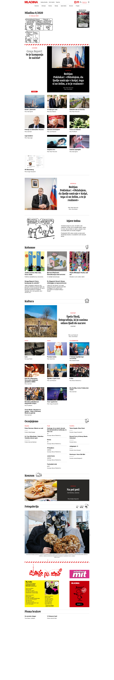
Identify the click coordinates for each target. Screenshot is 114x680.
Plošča (72, 426)
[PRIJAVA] (78, 2)
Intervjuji (44, 5)
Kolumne (37, 5)
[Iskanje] (81, 2)
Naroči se (84, 2)
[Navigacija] (88, 2)
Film (48, 426)
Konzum (71, 5)
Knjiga (27, 426)
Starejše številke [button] (82, 10)
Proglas (77, 5)
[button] (24, 535)
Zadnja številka (44, 2)
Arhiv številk (51, 2)
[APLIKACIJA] (75, 2)
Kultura (50, 5)
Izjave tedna (63, 5)
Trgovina (58, 2)
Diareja (56, 5)
